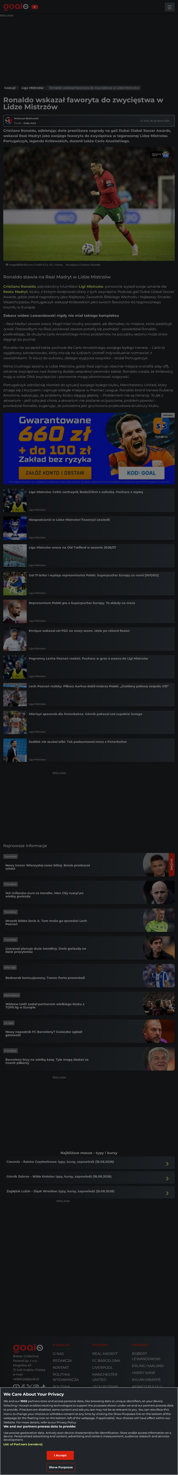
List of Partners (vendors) (23, 1444)
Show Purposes (61, 1467)
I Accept (60, 1455)
